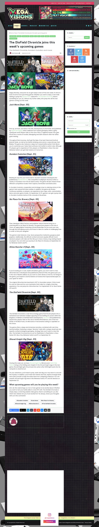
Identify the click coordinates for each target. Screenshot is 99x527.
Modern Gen (25, 36)
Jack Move (35, 400)
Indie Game (13, 36)
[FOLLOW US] (49, 515)
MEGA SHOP (34, 25)
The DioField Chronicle (45, 97)
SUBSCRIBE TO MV (44, 25)
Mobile (19, 36)
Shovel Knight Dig (35, 363)
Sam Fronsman (15, 53)
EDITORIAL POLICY (80, 3)
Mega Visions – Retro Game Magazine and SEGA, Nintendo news (68, 522)
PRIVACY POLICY (71, 3)
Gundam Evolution (23, 400)
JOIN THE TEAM (61, 3)
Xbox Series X (13, 38)
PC (35, 36)
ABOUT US (53, 3)
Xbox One (52, 36)
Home (12, 33)
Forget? (87, 125)
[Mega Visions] (20, 14)
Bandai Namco (23, 180)
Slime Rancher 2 (34, 403)
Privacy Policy (88, 522)
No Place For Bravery (48, 400)
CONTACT (88, 3)
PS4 (39, 36)
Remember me (72, 128)
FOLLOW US (49, 521)
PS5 (42, 36)
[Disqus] (35, 450)
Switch (46, 36)
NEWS (17, 25)
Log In (78, 132)
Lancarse (46, 318)
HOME (10, 25)
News (16, 33)
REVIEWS (25, 25)
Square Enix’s (26, 97)
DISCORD (54, 25)
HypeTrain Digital (16, 130)
